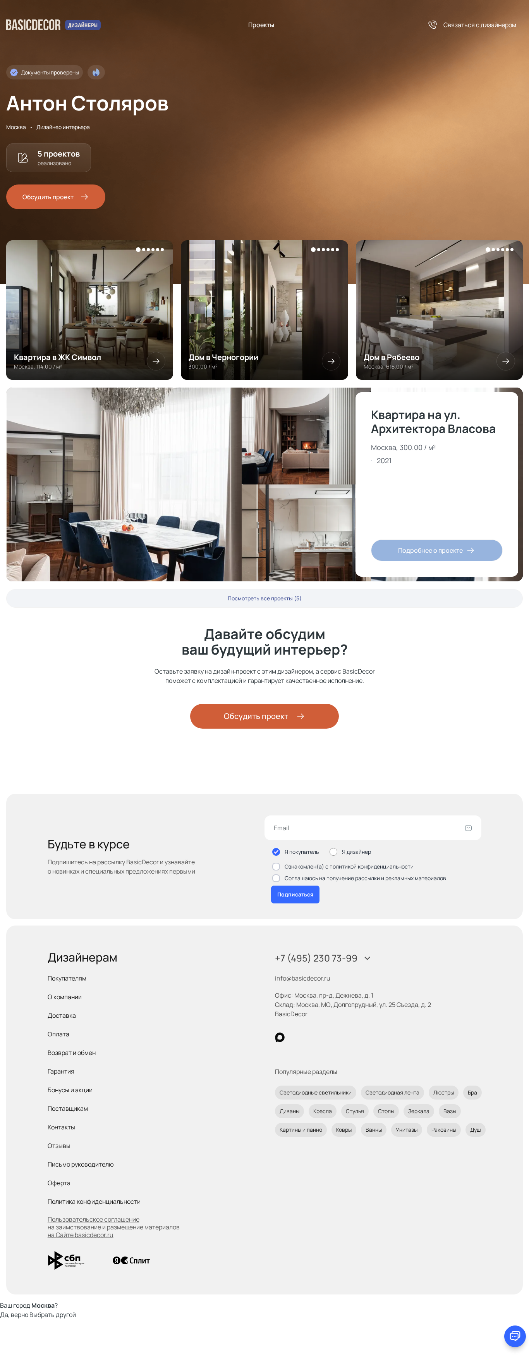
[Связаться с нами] (515, 1336)
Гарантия (61, 1071)
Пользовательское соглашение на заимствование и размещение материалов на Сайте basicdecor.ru (114, 1227)
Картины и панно (301, 1129)
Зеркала (418, 1111)
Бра (472, 1092)
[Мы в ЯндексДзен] (327, 1037)
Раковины (443, 1129)
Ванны (374, 1129)
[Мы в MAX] (280, 1037)
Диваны (289, 1111)
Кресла (322, 1111)
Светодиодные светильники (316, 1092)
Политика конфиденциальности (94, 1201)
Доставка (62, 1015)
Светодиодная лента (392, 1092)
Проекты (261, 25)
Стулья (355, 1111)
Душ (475, 1129)
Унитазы (406, 1129)
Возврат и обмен (72, 1052)
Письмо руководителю (81, 1164)
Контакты (61, 1127)
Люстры (443, 1092)
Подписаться (295, 894)
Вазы (449, 1111)
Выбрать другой (52, 1314)
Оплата (58, 1034)
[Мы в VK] (311, 1037)
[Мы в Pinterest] (296, 1037)
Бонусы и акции (70, 1090)
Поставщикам (68, 1108)
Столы (386, 1111)
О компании (65, 997)
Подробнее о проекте (430, 550)
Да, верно (14, 1314)
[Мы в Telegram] (343, 1037)
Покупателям (67, 978)
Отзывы (59, 1145)
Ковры (344, 1129)
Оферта (59, 1183)
